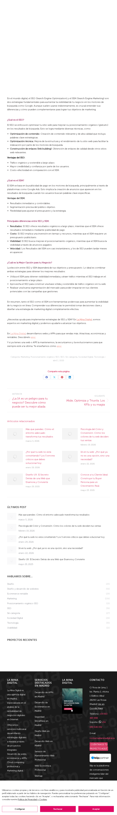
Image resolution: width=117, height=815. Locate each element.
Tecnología (99, 357)
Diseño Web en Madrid (42, 733)
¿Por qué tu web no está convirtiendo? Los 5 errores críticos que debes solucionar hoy (40, 457)
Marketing (25, 357)
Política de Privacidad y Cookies (32, 799)
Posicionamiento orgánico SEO (45, 357)
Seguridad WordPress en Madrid (41, 721)
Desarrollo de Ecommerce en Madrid (42, 706)
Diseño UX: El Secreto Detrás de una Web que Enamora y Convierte (38, 478)
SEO (62, 357)
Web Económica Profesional (43, 768)
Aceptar (96, 809)
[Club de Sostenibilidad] (67, 651)
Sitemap (39, 776)
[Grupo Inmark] (34, 651)
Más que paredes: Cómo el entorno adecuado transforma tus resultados (40, 433)
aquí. (33, 337)
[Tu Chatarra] (56, 651)
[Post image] (15, 434)
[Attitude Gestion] (12, 651)
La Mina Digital (18, 333)
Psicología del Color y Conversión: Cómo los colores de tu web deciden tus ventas (95, 435)
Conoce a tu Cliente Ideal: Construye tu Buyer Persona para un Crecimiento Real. (94, 480)
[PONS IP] (23, 651)
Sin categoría (71, 357)
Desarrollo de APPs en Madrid (44, 694)
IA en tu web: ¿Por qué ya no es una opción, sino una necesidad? (95, 456)
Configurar (20, 809)
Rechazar (58, 809)
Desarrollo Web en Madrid (44, 743)
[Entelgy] (45, 651)
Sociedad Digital (85, 357)
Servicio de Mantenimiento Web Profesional (45, 755)
